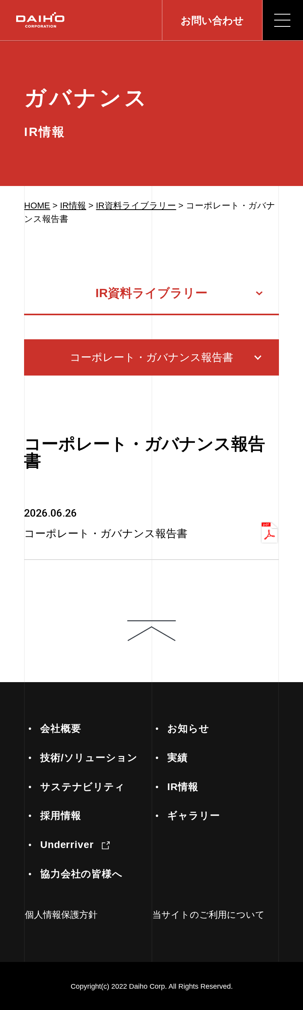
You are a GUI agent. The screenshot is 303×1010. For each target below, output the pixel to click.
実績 (177, 757)
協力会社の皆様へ (81, 874)
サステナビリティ (82, 786)
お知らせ (188, 728)
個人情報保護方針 (61, 915)
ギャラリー (193, 815)
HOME (37, 205)
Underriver (67, 844)
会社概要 (60, 728)
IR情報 (73, 205)
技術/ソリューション (89, 757)
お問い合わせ (212, 20)
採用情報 (60, 815)
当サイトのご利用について (208, 915)
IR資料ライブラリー (136, 205)
